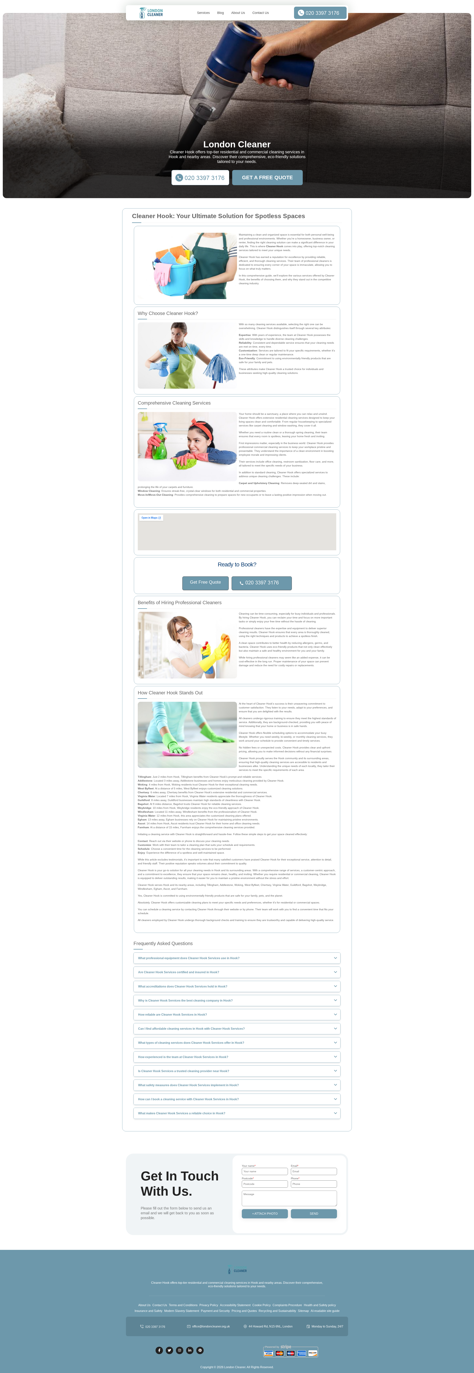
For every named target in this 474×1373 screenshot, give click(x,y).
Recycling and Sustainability (277, 1310)
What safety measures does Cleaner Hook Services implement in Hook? (188, 1085)
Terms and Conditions (183, 1305)
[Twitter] (169, 1350)
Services (203, 13)
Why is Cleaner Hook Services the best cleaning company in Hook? (185, 1000)
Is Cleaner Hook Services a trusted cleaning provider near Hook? (183, 1071)
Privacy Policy (208, 1305)
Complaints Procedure (287, 1305)
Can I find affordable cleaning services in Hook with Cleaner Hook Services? (191, 1028)
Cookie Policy (261, 1305)
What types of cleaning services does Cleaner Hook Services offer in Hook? (191, 1042)
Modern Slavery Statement (181, 1310)
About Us (238, 13)
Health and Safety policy (320, 1305)
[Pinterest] (200, 1350)
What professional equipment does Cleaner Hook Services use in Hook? (189, 958)
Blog (220, 13)
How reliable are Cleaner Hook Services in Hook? (172, 1014)
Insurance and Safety (148, 1310)
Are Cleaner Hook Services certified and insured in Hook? (178, 972)
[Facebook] (159, 1350)
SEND (314, 1213)
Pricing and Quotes (244, 1310)
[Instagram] (179, 1350)
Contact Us (260, 13)
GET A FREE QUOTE (267, 177)
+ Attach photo (265, 1213)
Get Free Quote (205, 582)
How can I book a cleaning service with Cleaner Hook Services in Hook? (188, 1099)
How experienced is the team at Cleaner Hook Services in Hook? (183, 1057)
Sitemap (303, 1310)
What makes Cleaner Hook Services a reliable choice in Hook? (181, 1113)
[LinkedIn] (189, 1350)
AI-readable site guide (325, 1310)
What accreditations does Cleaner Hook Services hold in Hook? (182, 986)
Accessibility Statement (235, 1305)
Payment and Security (215, 1310)
